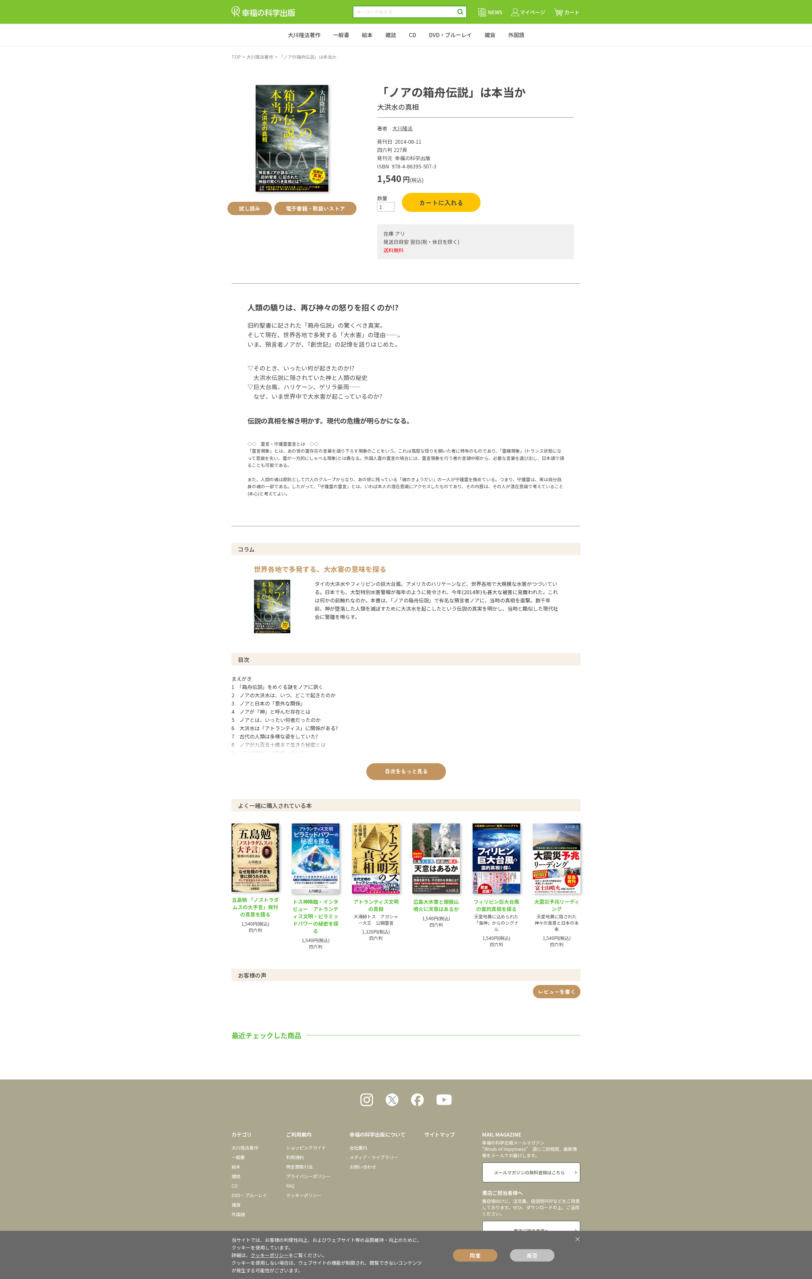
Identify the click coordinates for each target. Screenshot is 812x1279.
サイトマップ (439, 1134)
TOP (236, 57)
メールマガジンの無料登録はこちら (529, 1172)
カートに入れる (441, 202)
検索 (460, 12)
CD (412, 35)
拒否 (532, 1255)
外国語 (516, 35)
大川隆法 (402, 128)
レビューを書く (557, 991)
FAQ (290, 1186)
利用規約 (295, 1157)
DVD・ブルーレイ (450, 35)
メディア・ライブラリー (374, 1157)
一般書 (341, 35)
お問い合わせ (363, 1167)
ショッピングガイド (306, 1148)
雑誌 (390, 35)
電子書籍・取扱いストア (315, 208)
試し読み (249, 208)
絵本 (367, 35)
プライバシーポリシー (308, 1176)
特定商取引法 (299, 1167)
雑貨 (490, 35)
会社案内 (358, 1148)
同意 (475, 1255)
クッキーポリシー (304, 1195)
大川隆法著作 (304, 35)
